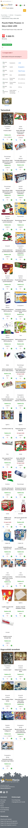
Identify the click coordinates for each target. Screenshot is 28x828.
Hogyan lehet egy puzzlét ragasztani (8, 821)
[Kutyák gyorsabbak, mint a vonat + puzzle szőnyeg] (3, 586)
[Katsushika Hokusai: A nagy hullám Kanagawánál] (16, 709)
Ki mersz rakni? (7, 130)
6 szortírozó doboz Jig (7, 428)
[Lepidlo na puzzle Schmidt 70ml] (3, 645)
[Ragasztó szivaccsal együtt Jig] (16, 438)
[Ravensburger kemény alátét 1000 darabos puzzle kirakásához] (16, 378)
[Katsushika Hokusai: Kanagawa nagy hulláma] (3, 768)
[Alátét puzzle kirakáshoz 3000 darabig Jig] (3, 319)
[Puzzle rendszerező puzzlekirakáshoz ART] (3, 259)
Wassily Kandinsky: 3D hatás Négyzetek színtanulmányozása (20, 731)
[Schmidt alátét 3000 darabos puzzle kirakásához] (16, 200)
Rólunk (2, 805)
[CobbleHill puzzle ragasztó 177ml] (3, 556)
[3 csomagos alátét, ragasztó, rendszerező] (16, 408)
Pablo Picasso (21, 71)
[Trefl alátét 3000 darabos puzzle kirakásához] (16, 170)
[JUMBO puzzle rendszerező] (3, 527)
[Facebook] (1, 792)
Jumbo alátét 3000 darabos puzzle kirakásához (20, 132)
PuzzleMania (7, 126)
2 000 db (20, 667)
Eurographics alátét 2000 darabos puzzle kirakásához (20, 251)
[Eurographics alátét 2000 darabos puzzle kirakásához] (16, 259)
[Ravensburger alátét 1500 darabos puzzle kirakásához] (3, 200)
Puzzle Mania (4, 15)
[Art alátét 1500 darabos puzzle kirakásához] (3, 289)
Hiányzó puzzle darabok (6, 819)
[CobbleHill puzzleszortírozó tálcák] (16, 556)
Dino (7, 454)
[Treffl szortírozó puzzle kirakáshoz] (16, 349)
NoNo (7, 365)
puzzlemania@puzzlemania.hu (7, 786)
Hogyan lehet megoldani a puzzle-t (8, 825)
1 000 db (11, 15)
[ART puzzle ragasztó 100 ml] (16, 527)
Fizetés (2, 803)
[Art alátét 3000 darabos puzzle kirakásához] (3, 229)
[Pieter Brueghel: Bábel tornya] (3, 708)
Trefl (21, 156)
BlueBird (7, 725)
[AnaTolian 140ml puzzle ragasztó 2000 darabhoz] (3, 497)
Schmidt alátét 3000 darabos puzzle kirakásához (20, 192)
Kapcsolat (2, 811)
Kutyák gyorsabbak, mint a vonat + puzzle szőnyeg (7, 578)
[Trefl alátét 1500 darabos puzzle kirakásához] (3, 408)
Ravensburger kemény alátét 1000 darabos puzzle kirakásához (20, 371)
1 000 (19, 63)
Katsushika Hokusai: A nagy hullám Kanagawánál (20, 701)
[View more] (20, 119)
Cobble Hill (7, 543)
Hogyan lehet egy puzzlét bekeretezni (9, 823)
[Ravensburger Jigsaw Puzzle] (16, 229)
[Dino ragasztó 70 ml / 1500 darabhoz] (3, 467)
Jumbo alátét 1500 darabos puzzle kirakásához (20, 460)
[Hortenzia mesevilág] (16, 586)
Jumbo (20, 126)
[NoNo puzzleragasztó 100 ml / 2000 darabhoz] (3, 378)
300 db (20, 727)
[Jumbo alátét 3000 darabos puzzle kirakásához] (16, 140)
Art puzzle (7, 216)
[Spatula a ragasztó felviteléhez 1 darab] (16, 616)
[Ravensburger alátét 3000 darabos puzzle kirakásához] (3, 170)
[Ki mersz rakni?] (3, 140)
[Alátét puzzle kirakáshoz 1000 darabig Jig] (3, 349)
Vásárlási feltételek (4, 807)
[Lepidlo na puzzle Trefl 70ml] (3, 616)
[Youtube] (4, 792)
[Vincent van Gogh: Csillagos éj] (3, 738)
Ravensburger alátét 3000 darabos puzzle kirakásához (7, 162)
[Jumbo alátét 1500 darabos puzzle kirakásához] (16, 468)
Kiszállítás (2, 802)
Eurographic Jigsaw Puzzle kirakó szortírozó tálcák (20, 311)
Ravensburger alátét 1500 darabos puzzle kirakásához (7, 192)
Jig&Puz (7, 305)
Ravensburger (7, 156)
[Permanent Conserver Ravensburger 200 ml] (16, 497)
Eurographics (18, 15)
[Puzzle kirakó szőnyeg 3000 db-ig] (16, 289)
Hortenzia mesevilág (20, 576)
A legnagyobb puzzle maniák (18, 802)
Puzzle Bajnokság (4, 809)
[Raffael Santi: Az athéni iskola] (16, 679)
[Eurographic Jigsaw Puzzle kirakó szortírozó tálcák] (16, 319)
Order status (3, 800)
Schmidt (20, 186)
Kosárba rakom (7, 44)
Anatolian (20, 276)
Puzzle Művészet (6, 16)
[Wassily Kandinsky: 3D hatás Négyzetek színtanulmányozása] (16, 739)
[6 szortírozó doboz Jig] (3, 438)
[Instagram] (7, 792)
